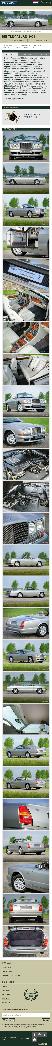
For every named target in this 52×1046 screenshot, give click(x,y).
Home (4, 986)
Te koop (6, 995)
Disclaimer (24, 1038)
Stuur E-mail (30, 117)
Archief (6, 999)
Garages (6, 967)
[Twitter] (44, 1034)
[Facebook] (34, 1034)
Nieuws (5, 990)
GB (4, 1020)
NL (11, 1020)
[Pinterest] (39, 1034)
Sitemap (6, 1003)
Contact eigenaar (11, 975)
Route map (7, 971)
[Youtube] (34, 1039)
